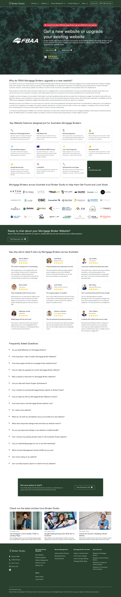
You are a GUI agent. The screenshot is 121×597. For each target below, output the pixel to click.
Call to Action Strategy (80, 556)
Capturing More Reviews (62, 553)
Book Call (94, 3)
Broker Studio (39, 576)
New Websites (39, 555)
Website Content (40, 563)
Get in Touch (15, 563)
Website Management (41, 560)
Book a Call (66, 50)
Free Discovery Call (17, 239)
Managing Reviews (60, 556)
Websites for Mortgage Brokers (99, 554)
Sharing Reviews (59, 558)
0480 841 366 (106, 3)
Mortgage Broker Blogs (80, 561)
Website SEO (39, 565)
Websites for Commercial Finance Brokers (100, 568)
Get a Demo (50, 50)
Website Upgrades (40, 557)
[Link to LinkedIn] (10, 570)
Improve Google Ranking (81, 558)
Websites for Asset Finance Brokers (100, 559)
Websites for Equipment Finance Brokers (100, 563)
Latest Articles (39, 579)
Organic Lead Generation (81, 553)
